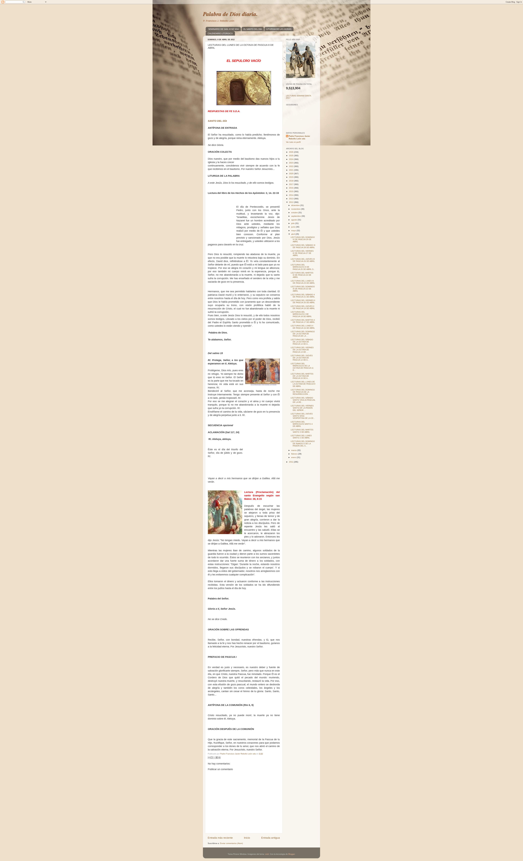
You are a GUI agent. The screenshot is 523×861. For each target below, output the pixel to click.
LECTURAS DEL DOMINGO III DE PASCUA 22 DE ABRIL (303, 289)
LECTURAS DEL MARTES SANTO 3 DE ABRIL (302, 431)
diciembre (295, 205)
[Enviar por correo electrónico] (209, 757)
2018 (291, 181)
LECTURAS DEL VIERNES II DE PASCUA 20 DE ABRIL (303, 301)
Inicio (247, 837)
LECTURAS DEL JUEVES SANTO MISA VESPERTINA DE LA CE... (303, 416)
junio (293, 227)
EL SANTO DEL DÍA (253, 29)
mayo (294, 231)
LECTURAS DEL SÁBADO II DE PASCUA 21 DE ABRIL (303, 296)
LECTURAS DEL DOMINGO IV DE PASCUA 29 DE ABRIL (303, 239)
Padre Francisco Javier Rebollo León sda (299, 137)
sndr (267, 854)
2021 (291, 170)
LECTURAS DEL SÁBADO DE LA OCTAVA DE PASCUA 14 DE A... (302, 342)
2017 (291, 184)
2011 (291, 462)
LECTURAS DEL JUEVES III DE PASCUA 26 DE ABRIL (303, 260)
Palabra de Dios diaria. (230, 14)
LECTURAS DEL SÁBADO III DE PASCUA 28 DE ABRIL (303, 246)
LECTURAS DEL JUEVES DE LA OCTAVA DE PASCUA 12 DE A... (302, 358)
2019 (291, 177)
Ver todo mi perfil (293, 142)
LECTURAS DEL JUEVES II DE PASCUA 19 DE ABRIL (303, 307)
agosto (294, 220)
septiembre (296, 216)
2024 (291, 159)
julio (293, 223)
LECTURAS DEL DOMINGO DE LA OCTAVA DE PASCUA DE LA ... (303, 334)
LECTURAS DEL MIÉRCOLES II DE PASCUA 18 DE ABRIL (301, 314)
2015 (291, 191)
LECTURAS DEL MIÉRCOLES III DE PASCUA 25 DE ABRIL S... (303, 267)
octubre (294, 213)
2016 (291, 188)
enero (294, 457)
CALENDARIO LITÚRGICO (220, 33)
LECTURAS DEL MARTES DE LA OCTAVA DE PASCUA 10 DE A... (302, 376)
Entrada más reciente (220, 837)
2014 (291, 195)
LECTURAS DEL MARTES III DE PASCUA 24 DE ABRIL (302, 275)
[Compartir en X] (214, 757)
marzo (294, 450)
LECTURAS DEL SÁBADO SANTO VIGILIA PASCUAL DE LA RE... (303, 400)
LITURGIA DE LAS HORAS (278, 29)
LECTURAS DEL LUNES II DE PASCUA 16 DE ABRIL (303, 327)
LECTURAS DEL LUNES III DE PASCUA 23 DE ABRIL (303, 282)
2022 (291, 166)
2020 (291, 174)
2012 (291, 202)
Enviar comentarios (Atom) (231, 843)
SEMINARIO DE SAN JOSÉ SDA (223, 29)
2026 (291, 152)
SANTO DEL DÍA (217, 121)
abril (293, 234)
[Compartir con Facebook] (216, 757)
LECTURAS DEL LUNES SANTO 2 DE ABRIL (301, 437)
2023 (291, 163)
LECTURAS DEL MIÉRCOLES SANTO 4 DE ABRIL (302, 424)
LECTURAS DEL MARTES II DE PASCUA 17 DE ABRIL (303, 321)
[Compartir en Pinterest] (219, 757)
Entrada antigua (270, 837)
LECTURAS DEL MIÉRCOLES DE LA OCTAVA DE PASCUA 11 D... (302, 367)
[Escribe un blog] (211, 757)
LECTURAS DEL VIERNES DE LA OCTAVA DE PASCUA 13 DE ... (302, 350)
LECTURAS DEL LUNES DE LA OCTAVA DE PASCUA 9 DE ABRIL (303, 384)
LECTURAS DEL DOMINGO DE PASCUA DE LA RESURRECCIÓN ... (303, 392)
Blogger (291, 854)
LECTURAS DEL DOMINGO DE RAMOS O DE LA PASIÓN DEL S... (303, 443)
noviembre (296, 209)
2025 (291, 156)
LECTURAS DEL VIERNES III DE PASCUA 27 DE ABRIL (302, 253)
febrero (294, 454)
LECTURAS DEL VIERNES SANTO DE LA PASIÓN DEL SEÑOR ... (302, 408)
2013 (291, 199)
